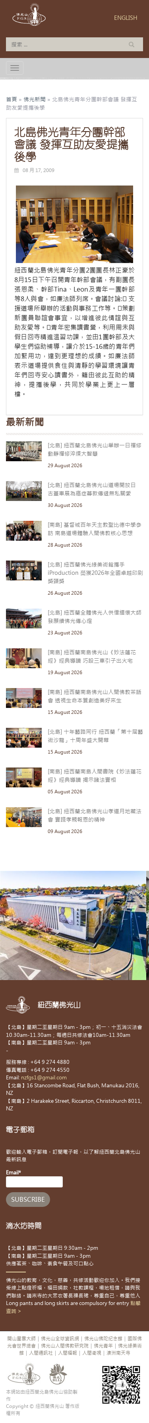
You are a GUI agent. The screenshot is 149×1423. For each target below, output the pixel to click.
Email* (13, 1172)
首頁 (11, 99)
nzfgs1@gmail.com (44, 1077)
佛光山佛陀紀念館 (103, 1339)
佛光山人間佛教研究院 (65, 1346)
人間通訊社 (41, 1353)
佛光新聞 (34, 99)
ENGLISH (125, 17)
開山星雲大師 (21, 1339)
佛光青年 (103, 1346)
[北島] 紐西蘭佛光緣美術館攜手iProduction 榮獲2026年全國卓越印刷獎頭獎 (95, 573)
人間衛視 (91, 1353)
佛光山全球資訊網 (60, 1339)
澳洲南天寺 (118, 1353)
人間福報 (67, 1353)
